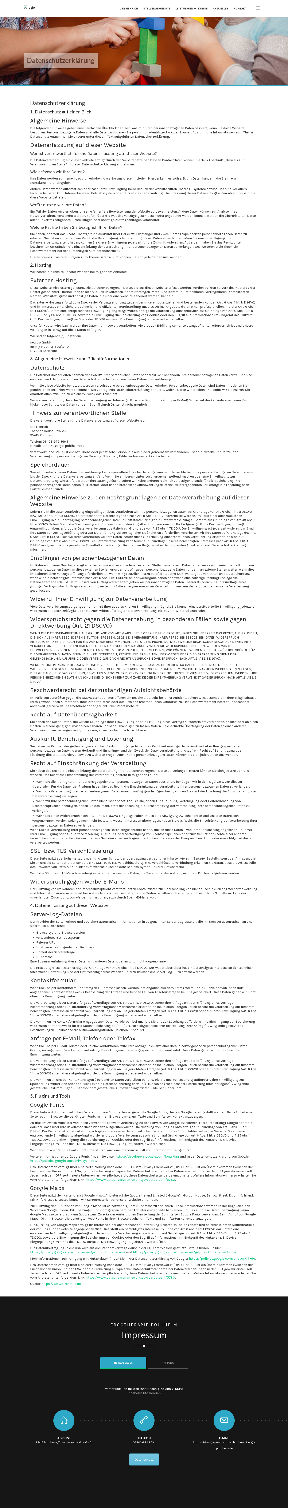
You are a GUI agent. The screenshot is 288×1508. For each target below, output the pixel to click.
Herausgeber (123, 1362)
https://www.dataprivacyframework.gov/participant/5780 (130, 1180)
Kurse (203, 8)
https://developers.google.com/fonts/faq (147, 1156)
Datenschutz (144, 1459)
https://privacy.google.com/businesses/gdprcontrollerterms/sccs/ (184, 1252)
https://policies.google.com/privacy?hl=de (63, 1161)
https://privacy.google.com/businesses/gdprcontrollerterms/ (77, 1252)
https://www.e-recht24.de (61, 1284)
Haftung (168, 1362)
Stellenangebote (156, 8)
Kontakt (240, 8)
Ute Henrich (129, 8)
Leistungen (184, 8)
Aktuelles (221, 8)
